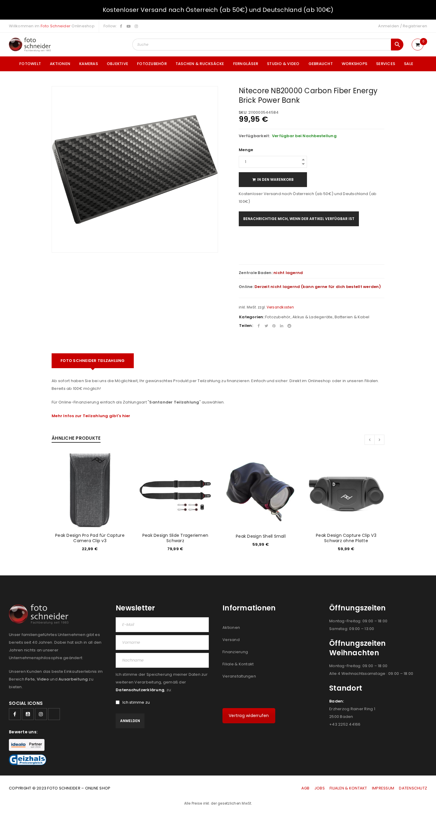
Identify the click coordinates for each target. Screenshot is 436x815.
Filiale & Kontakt (238, 664)
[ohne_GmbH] (40, 614)
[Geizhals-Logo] (27, 759)
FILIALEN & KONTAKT (348, 788)
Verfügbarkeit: (254, 136)
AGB (306, 788)
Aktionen (231, 627)
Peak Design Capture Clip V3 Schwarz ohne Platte (346, 538)
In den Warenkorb (275, 179)
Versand (231, 639)
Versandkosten (280, 307)
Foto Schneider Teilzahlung (93, 360)
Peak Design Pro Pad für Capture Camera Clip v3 (90, 538)
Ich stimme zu (136, 702)
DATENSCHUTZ (413, 788)
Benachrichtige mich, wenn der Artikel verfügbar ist (298, 218)
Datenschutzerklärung (140, 690)
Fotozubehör (278, 317)
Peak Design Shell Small (261, 536)
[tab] (93, 360)
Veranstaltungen (239, 676)
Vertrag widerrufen (249, 716)
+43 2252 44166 (345, 724)
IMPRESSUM (383, 788)
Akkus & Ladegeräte (312, 317)
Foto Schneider (56, 26)
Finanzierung (235, 652)
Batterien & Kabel (352, 317)
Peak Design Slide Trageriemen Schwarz (175, 538)
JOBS (319, 788)
